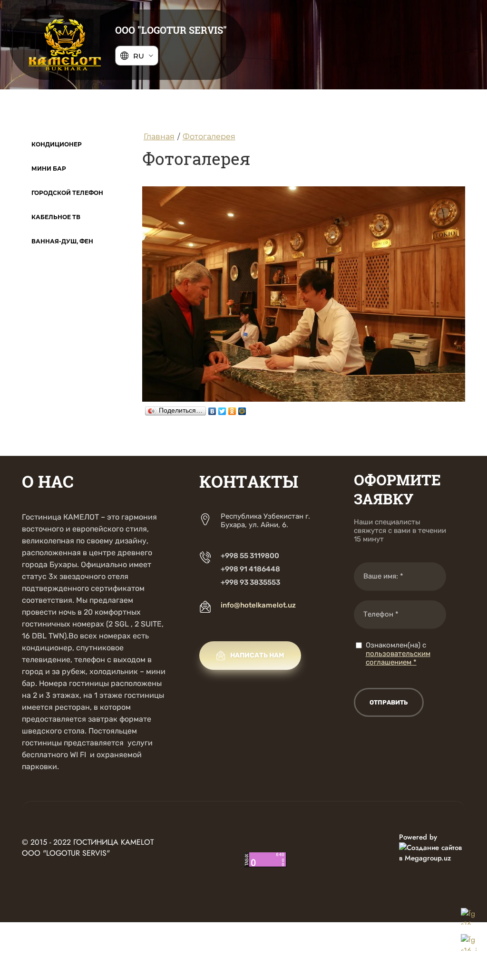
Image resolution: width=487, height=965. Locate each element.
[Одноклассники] (232, 409)
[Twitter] (222, 409)
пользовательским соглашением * (398, 657)
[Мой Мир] (242, 409)
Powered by (418, 837)
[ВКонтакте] (212, 409)
